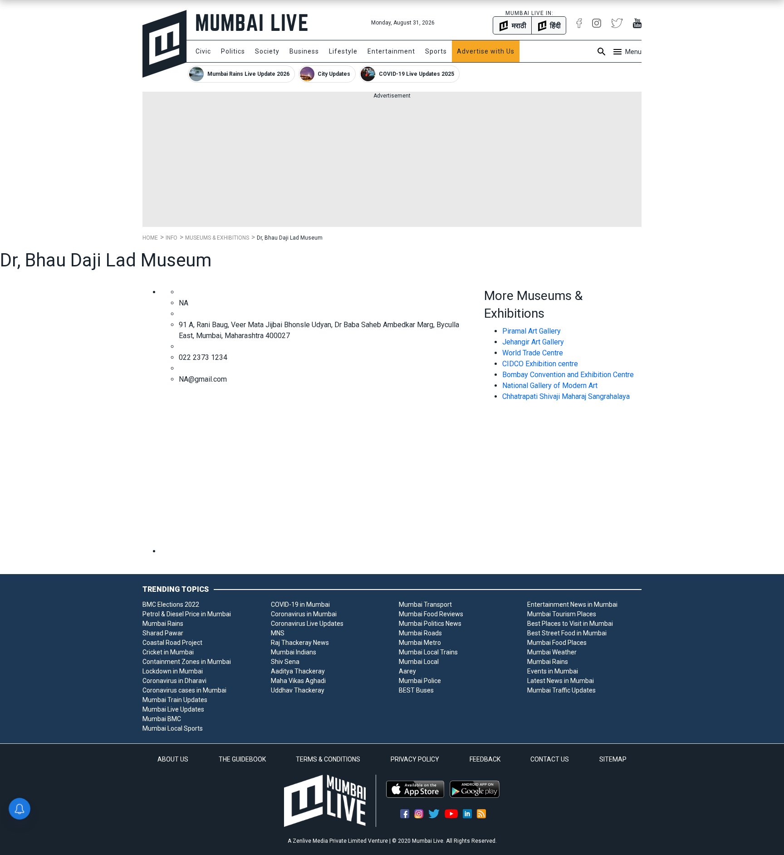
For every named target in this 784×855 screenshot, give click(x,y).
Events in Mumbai (552, 671)
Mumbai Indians (293, 652)
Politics (233, 51)
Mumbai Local (419, 661)
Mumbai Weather (552, 652)
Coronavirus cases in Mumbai (184, 690)
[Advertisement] (392, 163)
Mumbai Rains (162, 623)
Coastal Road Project (172, 642)
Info (171, 238)
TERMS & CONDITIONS (328, 759)
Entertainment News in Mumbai (572, 604)
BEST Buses (416, 690)
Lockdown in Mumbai (172, 671)
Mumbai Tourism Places (561, 614)
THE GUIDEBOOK (242, 759)
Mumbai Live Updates (173, 709)
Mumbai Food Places (557, 642)
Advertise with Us (485, 51)
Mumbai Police (420, 680)
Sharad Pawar (162, 633)
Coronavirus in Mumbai (304, 614)
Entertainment (391, 51)
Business (304, 51)
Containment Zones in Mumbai (186, 661)
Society (267, 51)
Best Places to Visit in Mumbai (570, 623)
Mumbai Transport (425, 604)
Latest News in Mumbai (560, 680)
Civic (203, 51)
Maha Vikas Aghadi (298, 680)
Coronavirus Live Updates (307, 623)
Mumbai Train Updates (174, 699)
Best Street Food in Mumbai (567, 633)
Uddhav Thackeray (297, 690)
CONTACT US (549, 759)
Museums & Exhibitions (217, 238)
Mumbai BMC (161, 718)
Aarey (407, 671)
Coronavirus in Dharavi (174, 680)
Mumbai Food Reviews (431, 614)
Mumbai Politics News (430, 623)
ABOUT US (172, 759)
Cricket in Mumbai (168, 652)
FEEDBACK (485, 759)
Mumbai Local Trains (428, 652)
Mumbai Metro (420, 642)
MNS (277, 633)
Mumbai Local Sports (172, 728)
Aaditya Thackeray (298, 671)
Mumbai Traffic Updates (561, 690)
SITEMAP (613, 759)
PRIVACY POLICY (415, 759)
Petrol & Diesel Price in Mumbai (186, 614)
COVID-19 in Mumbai (300, 604)
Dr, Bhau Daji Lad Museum (290, 238)
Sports (436, 51)
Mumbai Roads (420, 633)
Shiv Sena (285, 661)
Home (150, 238)
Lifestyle (343, 51)
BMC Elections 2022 (170, 604)
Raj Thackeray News (300, 642)
